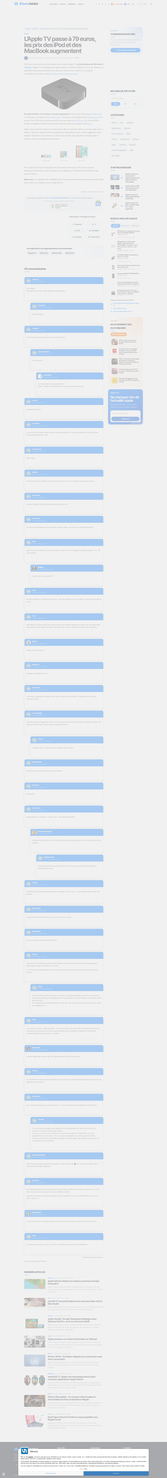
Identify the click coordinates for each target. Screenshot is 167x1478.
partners (30, 1457)
